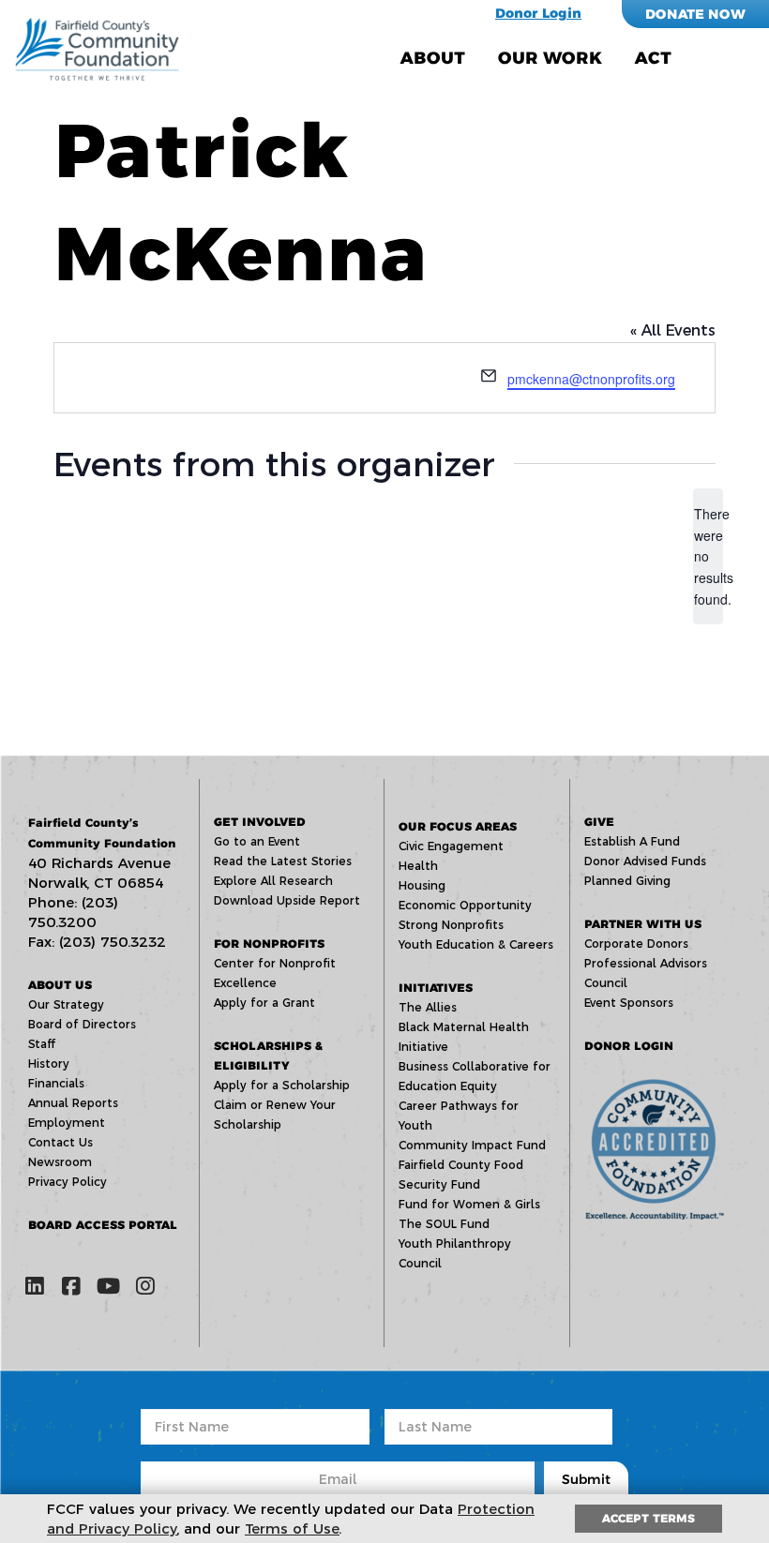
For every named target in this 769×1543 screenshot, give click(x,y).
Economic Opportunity (465, 905)
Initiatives (436, 988)
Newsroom (60, 1162)
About (432, 58)
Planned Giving (627, 881)
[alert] (708, 556)
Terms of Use (292, 1528)
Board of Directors (82, 1024)
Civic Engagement (451, 846)
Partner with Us (642, 924)
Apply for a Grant (264, 1003)
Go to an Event (257, 841)
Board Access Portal (102, 1225)
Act (653, 58)
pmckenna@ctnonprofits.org (591, 378)
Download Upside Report (287, 900)
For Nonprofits (269, 943)
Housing (422, 885)
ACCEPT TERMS (648, 1518)
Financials (56, 1083)
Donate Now (695, 14)
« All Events (673, 330)
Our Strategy (66, 1004)
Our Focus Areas (458, 826)
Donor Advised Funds (645, 861)
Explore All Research (273, 881)
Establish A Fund (632, 841)
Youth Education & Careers (476, 944)
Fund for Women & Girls (469, 1204)
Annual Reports (73, 1103)
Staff (41, 1044)
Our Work (550, 58)
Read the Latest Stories (283, 861)
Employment (66, 1123)
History (48, 1063)
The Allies (428, 1007)
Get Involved (260, 822)
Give (599, 822)
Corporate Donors (636, 943)
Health (418, 866)
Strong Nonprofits (451, 925)
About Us (60, 985)
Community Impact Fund (472, 1145)
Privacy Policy (67, 1182)
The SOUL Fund (444, 1224)
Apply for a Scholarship (282, 1085)
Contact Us (60, 1142)
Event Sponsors (628, 1003)
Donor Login (538, 13)
